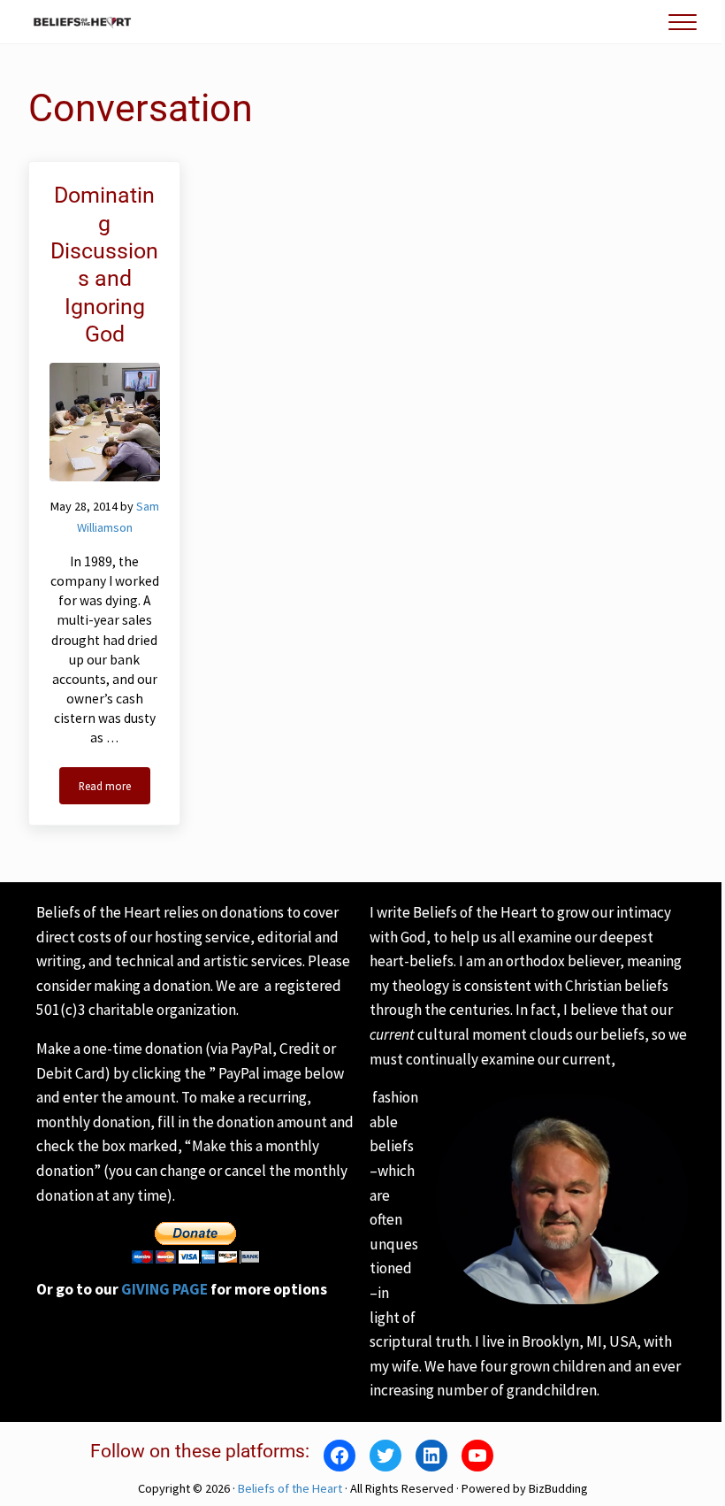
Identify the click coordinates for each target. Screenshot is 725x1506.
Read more (114, 789)
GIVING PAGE (164, 1289)
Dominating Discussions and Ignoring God (104, 264)
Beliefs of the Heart (290, 1488)
